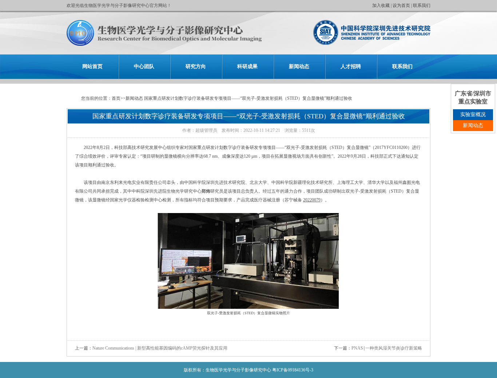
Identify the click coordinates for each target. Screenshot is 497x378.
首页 (116, 98)
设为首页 (401, 5)
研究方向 (196, 66)
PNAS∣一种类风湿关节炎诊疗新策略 (386, 348)
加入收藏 (381, 5)
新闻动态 (299, 66)
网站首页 (92, 66)
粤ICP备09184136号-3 (292, 370)
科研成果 (247, 66)
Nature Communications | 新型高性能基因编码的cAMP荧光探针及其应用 (159, 348)
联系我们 (421, 5)
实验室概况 (473, 114)
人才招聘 (351, 66)
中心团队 (144, 66)
